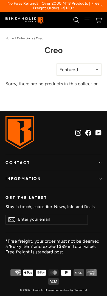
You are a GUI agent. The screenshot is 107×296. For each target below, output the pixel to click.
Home (9, 38)
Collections (25, 38)
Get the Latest (26, 197)
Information (23, 178)
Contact (17, 162)
